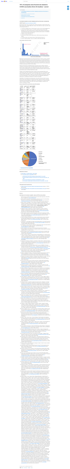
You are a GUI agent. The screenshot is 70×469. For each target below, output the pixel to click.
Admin (68, 1)
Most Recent (11, 1)
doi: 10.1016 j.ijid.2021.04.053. (42, 383)
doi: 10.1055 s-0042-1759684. (34, 443)
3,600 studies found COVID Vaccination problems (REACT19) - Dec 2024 (34, 176)
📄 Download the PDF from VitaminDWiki (26, 167)
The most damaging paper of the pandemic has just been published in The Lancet (33, 188)
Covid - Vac (25, 467)
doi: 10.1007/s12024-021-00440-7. (31, 350)
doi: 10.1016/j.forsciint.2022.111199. (43, 334)
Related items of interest (25, 15)
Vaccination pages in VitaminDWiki (28, 174)
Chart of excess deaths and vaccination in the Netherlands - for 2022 (33, 179)
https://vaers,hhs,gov (47, 248)
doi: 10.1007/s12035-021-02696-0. (39, 222)
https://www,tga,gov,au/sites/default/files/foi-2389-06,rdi (39, 247)
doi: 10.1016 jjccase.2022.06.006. (36, 421)
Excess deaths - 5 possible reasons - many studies (29, 173)
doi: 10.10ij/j (27, 258)
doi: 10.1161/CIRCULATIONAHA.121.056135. (35, 232)
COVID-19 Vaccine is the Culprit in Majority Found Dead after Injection (32, 186)
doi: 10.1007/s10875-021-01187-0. (37, 340)
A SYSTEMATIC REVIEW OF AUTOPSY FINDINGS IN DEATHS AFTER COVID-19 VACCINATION (34, 12)
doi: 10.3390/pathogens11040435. (30, 310)
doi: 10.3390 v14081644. (40, 387)
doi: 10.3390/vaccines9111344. (41, 346)
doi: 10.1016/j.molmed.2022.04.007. (43, 210)
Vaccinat (29, 467)
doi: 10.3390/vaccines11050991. (36, 219)
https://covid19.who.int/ (32, 197)
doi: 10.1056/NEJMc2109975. (35, 362)
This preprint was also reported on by (27, 16)
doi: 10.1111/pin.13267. (46, 292)
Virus (31, 467)
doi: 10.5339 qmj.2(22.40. (30, 451)
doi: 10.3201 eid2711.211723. (43, 409)
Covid (22, 467)
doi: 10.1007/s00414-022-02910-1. (33, 279)
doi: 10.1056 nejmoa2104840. (27, 396)
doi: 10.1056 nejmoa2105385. (35, 406)
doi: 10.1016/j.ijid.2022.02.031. (40, 319)
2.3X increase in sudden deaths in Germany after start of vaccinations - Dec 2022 (35, 180)
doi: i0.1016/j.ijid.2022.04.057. (41, 306)
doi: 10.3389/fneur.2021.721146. (35, 368)
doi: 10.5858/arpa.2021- (26, 327)
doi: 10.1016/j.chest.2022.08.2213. (33, 323)
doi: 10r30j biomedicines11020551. (40, 424)
